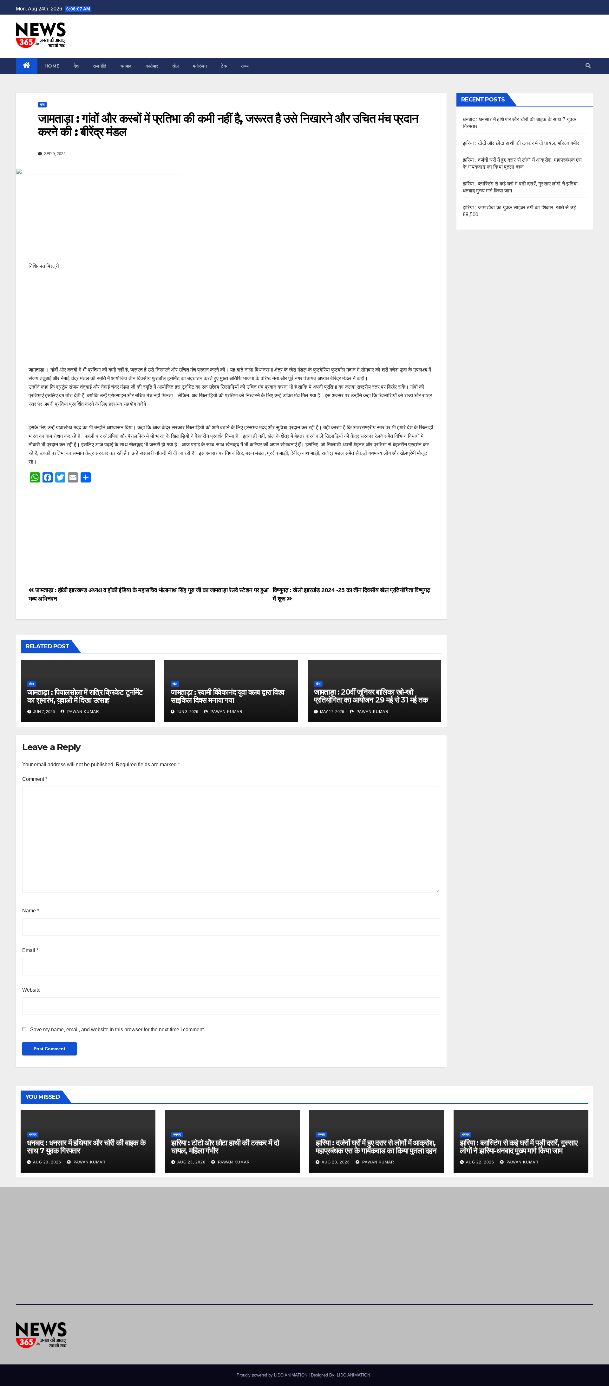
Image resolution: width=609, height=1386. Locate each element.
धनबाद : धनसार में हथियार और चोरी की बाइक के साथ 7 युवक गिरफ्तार (86, 1146)
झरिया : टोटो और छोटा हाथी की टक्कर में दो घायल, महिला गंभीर (521, 143)
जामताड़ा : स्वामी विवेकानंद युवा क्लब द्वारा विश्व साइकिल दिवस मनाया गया (227, 696)
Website (31, 990)
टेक (224, 66)
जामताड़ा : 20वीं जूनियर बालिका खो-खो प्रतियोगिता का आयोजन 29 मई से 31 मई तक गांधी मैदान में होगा (371, 699)
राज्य (245, 66)
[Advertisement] (219, 321)
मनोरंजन (200, 66)
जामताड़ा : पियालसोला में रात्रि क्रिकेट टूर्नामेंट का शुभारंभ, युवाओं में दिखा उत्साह (85, 696)
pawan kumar (82, 711)
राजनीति (100, 66)
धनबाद (126, 66)
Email (30, 950)
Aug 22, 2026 (480, 1162)
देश (76, 66)
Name (30, 910)
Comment (34, 779)
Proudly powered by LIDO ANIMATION (273, 1375)
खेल (175, 66)
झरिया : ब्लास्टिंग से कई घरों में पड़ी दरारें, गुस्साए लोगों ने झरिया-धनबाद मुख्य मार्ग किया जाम (518, 1146)
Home (52, 66)
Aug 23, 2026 (47, 1162)
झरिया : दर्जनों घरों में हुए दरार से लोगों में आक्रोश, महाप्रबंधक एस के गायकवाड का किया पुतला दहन (376, 1146)
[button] (588, 65)
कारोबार (152, 66)
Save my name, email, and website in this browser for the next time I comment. (117, 1029)
